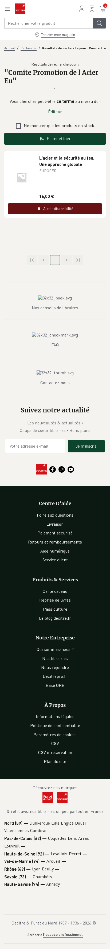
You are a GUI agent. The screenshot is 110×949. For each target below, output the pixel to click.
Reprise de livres (55, 600)
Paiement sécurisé (55, 533)
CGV (55, 743)
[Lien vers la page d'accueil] (20, 8)
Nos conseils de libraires (55, 307)
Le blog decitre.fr (55, 618)
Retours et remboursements (55, 542)
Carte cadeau (55, 591)
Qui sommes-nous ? (55, 649)
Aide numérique (55, 551)
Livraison (55, 524)
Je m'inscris (86, 446)
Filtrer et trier (58, 138)
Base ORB (55, 685)
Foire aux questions (55, 515)
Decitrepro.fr (55, 676)
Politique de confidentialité (55, 725)
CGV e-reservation (55, 752)
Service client (55, 559)
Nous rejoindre (55, 667)
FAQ (55, 344)
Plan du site (55, 761)
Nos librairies (55, 658)
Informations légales (55, 716)
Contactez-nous (55, 382)
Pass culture (55, 609)
